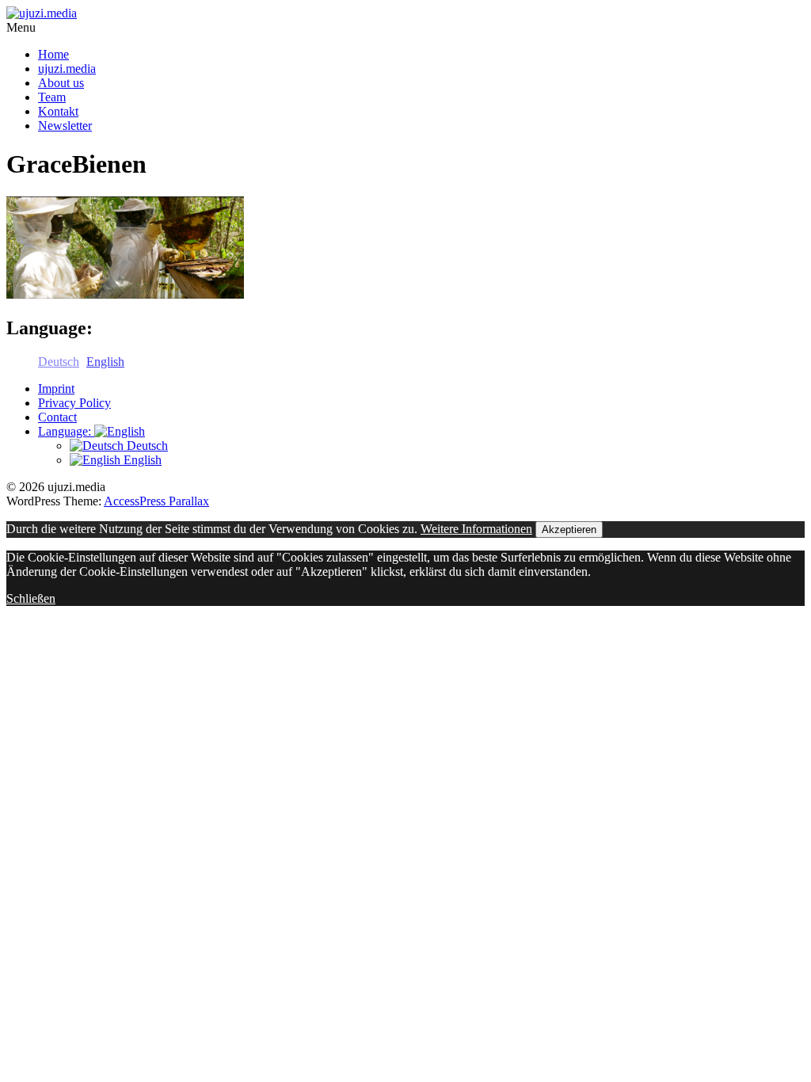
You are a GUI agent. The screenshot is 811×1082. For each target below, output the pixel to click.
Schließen (30, 598)
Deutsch (146, 445)
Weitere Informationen (476, 528)
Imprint (56, 388)
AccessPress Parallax (156, 501)
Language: (66, 431)
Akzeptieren (569, 529)
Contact (57, 417)
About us (61, 83)
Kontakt (58, 111)
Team (52, 97)
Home (53, 54)
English (141, 460)
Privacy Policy (74, 403)
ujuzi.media (67, 68)
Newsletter (65, 125)
